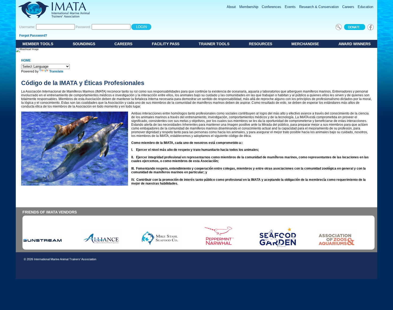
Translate (56, 71)
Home (26, 60)
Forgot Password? (33, 35)
